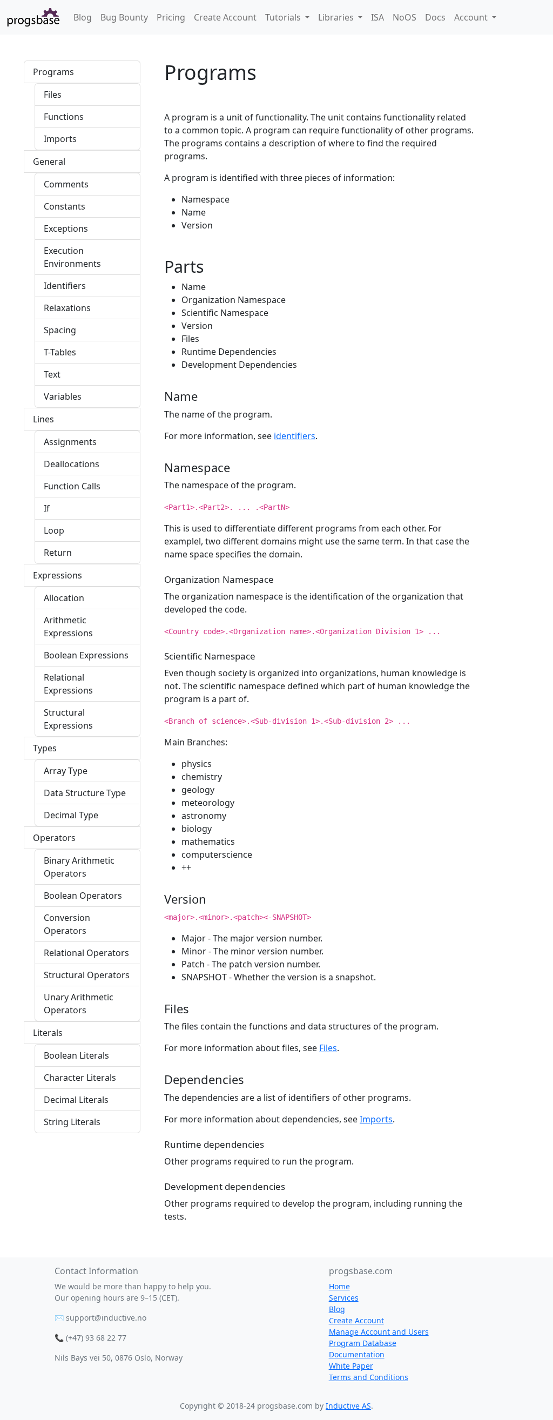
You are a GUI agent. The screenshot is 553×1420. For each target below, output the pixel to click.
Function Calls (72, 486)
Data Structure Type (85, 793)
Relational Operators (86, 953)
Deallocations (71, 464)
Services (344, 1298)
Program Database (362, 1343)
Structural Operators (87, 975)
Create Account (225, 17)
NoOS (404, 17)
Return (58, 552)
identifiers (294, 436)
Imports (60, 139)
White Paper (351, 1366)
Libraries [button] (337, 17)
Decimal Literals (76, 1100)
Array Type (65, 771)
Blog (82, 17)
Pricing (171, 17)
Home (339, 1286)
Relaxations (67, 308)
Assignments (70, 442)
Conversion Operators (67, 924)
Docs (435, 17)
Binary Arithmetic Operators (79, 866)
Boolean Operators (83, 895)
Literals (48, 1033)
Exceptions (66, 228)
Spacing (60, 330)
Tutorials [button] (284, 17)
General (49, 161)
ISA (377, 17)
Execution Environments (72, 257)
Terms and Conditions (368, 1377)
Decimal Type (71, 815)
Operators (54, 838)
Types (45, 748)
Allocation (64, 598)
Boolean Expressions (86, 655)
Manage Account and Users (379, 1332)
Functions (64, 117)
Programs (53, 72)
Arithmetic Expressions (68, 626)
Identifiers (65, 286)
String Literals (72, 1122)
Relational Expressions (68, 683)
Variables (63, 396)
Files (53, 94)
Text (52, 374)
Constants (64, 206)
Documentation (357, 1354)
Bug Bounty (124, 17)
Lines (43, 419)
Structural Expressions (68, 718)
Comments (66, 184)
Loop (54, 530)
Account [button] (472, 17)
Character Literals (80, 1077)
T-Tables (60, 352)
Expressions (57, 575)
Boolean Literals (76, 1055)
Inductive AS (348, 1406)
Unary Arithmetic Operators (78, 1003)
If (47, 508)
